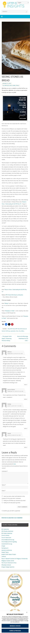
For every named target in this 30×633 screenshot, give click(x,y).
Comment (5, 471)
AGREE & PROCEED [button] (15, 631)
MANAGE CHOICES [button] (15, 626)
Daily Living (12, 85)
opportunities (13, 331)
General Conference (7, 550)
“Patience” (6, 303)
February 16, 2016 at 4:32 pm (15, 391)
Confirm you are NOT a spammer (11, 511)
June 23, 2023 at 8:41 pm (14, 435)
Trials (17, 85)
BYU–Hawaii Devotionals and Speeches (14, 295)
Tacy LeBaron (21, 331)
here (14, 464)
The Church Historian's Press (9, 563)
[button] (26, 612)
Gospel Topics (5, 552)
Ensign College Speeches (8, 567)
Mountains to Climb (9, 310)
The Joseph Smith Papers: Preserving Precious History (7, 338)
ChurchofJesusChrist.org (8, 539)
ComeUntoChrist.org (7, 544)
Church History (5, 535)
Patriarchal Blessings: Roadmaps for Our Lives (22, 338)
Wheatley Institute (6, 565)
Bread (9, 328)
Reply (25, 384)
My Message (8, 331)
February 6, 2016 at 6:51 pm (15, 353)
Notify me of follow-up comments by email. (15, 500)
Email (4, 490)
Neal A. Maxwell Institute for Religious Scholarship (15, 558)
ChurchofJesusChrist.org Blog (9, 541)
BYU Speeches (5, 529)
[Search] (26, 12)
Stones (17, 331)
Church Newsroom (6, 537)
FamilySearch (5, 548)
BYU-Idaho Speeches (7, 533)
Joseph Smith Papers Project (9, 554)
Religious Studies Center (8, 560)
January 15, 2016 (7, 83)
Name (4, 485)
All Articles (6, 85)
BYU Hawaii (12, 328)
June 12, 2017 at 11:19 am (14, 406)
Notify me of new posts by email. (12, 502)
